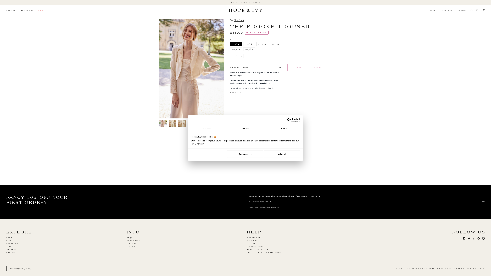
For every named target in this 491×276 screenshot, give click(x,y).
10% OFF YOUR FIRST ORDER (245, 2)
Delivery (252, 241)
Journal (11, 250)
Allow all (282, 154)
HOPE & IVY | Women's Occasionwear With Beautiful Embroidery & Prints (439, 268)
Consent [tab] (207, 128)
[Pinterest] (478, 238)
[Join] (481, 201)
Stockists (132, 247)
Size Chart (239, 20)
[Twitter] (469, 238)
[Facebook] (464, 238)
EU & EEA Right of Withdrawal (265, 253)
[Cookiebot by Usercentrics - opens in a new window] (289, 120)
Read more (236, 93)
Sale (9, 241)
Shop (9, 238)
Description (239, 67)
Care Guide (133, 241)
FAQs (129, 238)
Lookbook (12, 244)
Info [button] (133, 232)
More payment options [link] (297, 83)
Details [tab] (245, 128)
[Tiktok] (474, 238)
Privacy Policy (259, 207)
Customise (243, 154)
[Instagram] (483, 238)
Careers (11, 253)
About (10, 247)
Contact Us (253, 238)
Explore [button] (19, 232)
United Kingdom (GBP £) (20, 269)
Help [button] (254, 232)
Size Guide (133, 244)
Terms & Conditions (258, 250)
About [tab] (284, 128)
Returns (252, 244)
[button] (12, 10)
